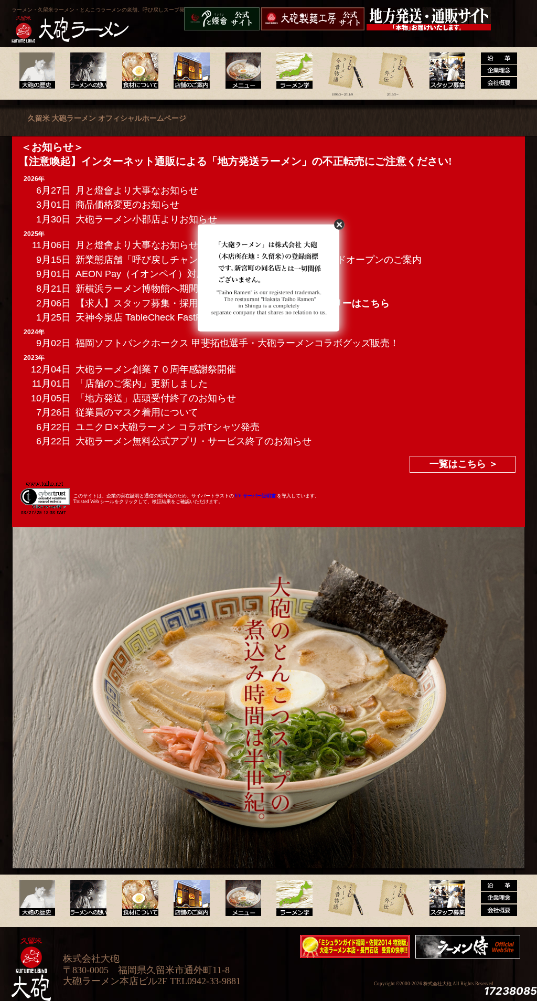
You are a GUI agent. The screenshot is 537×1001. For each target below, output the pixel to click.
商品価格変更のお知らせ (127, 204)
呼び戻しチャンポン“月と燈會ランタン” (222, 18)
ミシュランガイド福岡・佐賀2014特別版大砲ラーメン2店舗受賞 (355, 946)
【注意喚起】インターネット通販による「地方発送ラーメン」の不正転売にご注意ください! (235, 161)
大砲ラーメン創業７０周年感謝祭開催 (156, 369)
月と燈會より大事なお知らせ (137, 190)
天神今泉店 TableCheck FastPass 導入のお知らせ (180, 317)
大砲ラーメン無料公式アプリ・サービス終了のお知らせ (194, 441)
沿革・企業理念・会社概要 (494, 898)
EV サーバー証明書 (255, 495)
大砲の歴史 (37, 70)
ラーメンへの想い (87, 70)
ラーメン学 (291, 70)
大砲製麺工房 (312, 18)
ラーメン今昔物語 (342, 70)
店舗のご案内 (189, 70)
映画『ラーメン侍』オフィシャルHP (470, 947)
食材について (138, 70)
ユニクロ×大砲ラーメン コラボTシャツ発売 (168, 427)
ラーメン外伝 (393, 70)
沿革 (494, 70)
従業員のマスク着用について (137, 412)
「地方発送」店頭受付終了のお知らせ (156, 398)
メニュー (240, 70)
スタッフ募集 (443, 70)
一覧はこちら (457, 464)
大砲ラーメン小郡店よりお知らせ (146, 219)
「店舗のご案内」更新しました (142, 383)
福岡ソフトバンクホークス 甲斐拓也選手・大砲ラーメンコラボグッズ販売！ (237, 343)
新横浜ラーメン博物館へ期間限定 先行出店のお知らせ (190, 288)
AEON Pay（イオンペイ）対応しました (160, 274)
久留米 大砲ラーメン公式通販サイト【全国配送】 (429, 18)
